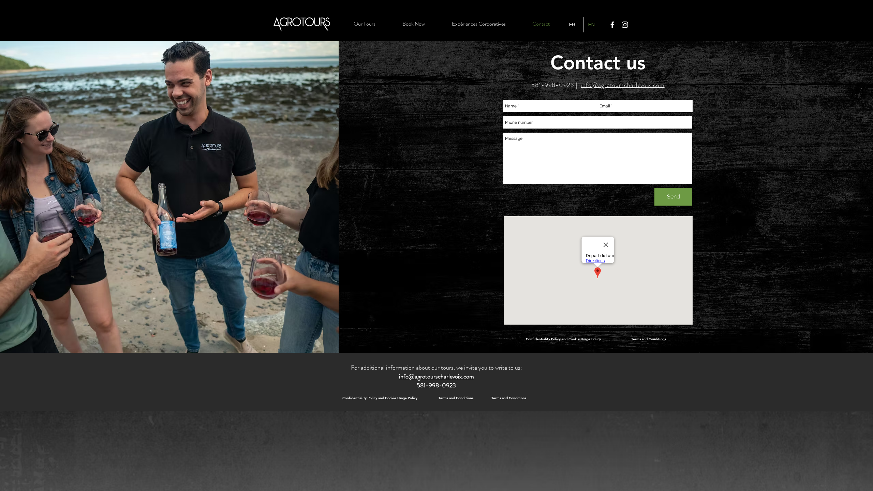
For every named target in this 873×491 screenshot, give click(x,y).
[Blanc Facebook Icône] (612, 24)
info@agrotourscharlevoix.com (622, 84)
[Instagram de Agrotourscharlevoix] (625, 24)
